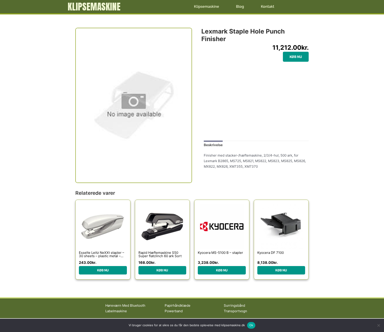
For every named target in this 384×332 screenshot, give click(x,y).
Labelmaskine (116, 311)
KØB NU (296, 57)
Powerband (174, 311)
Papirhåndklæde (177, 305)
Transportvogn (235, 311)
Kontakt (267, 6)
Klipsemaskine (94, 6)
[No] (378, 325)
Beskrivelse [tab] (213, 145)
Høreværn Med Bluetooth (125, 305)
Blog (240, 6)
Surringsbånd (234, 305)
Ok (251, 325)
